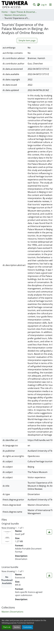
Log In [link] (44, 4)
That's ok (6, 627)
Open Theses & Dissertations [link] (23, 12)
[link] (49, 531)
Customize (27, 627)
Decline (17, 627)
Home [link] (5, 12)
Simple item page (27, 40)
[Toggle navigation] (50, 4)
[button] (15, 4)
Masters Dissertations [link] (15, 15)
